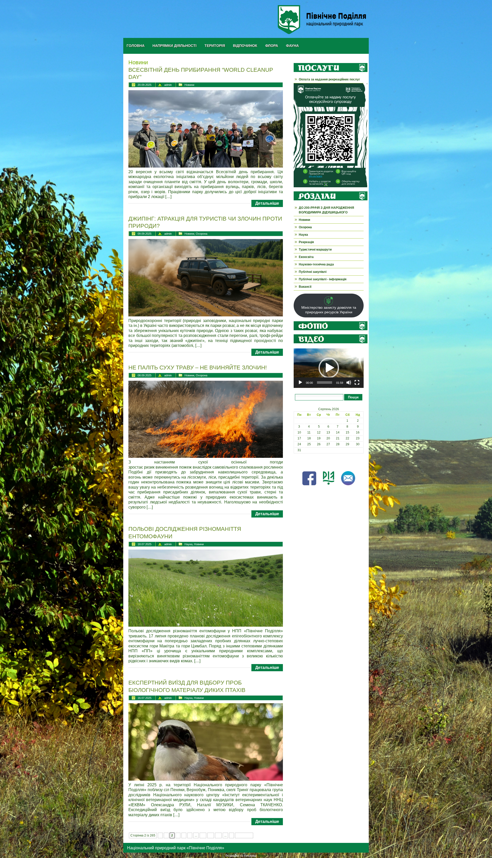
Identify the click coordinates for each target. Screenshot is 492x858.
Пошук (353, 397)
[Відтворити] (300, 382)
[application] (329, 368)
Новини (189, 84)
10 (203, 835)
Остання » (244, 835)
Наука (188, 544)
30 (218, 835)
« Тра (297, 462)
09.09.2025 (144, 233)
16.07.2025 (144, 697)
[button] (329, 368)
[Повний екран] (357, 382)
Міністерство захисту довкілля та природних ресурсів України (328, 310)
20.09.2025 (144, 84)
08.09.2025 (144, 375)
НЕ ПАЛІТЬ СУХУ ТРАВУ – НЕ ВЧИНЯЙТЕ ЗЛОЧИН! (197, 367)
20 (210, 835)
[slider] (324, 382)
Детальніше (267, 203)
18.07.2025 (144, 544)
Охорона (201, 233)
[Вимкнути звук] (348, 382)
